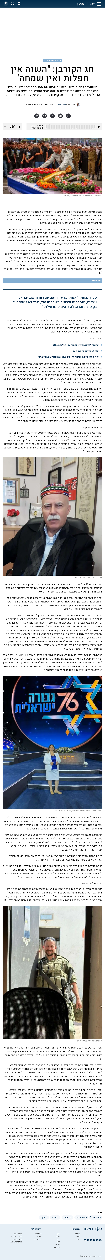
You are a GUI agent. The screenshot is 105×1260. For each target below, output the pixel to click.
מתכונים (57, 1244)
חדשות (77, 1233)
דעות (78, 1236)
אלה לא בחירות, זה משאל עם (86, 351)
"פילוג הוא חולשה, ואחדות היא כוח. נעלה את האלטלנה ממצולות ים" (68, 356)
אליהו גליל (71, 104)
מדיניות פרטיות (16, 1236)
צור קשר (38, 1233)
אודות (39, 1236)
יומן (78, 1239)
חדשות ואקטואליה (52, 60)
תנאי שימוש (17, 1239)
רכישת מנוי (37, 1239)
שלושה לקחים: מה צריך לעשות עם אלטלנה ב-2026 (76, 345)
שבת (58, 1239)
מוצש (58, 1236)
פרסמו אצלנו (17, 1233)
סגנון (58, 1242)
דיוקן (58, 1233)
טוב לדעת (57, 1247)
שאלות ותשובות (16, 1242)
